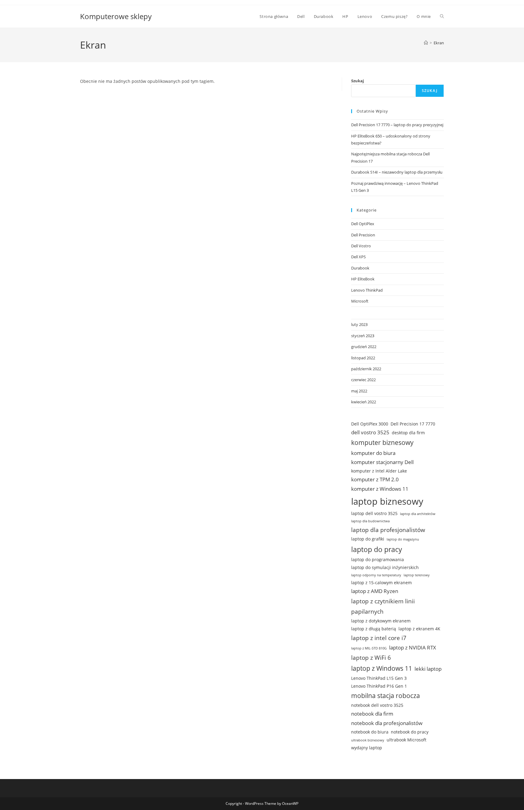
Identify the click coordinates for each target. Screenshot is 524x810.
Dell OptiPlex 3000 (369, 424)
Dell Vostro (361, 246)
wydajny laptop (366, 748)
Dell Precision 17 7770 (413, 424)
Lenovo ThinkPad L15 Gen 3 (379, 678)
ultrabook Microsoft (406, 740)
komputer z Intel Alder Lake (379, 471)
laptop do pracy (376, 549)
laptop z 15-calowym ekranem (381, 582)
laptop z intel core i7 (378, 638)
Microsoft (359, 301)
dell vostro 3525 (370, 432)
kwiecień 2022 (363, 402)
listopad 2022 (363, 358)
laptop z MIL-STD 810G (369, 648)
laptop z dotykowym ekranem (381, 621)
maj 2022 (359, 391)
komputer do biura (373, 452)
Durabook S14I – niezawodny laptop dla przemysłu (396, 172)
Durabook (360, 268)
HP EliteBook (363, 279)
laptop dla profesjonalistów (388, 530)
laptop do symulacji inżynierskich (385, 567)
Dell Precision (363, 235)
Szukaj (357, 80)
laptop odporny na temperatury (376, 575)
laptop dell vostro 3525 (374, 513)
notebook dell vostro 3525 (377, 705)
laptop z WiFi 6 (371, 658)
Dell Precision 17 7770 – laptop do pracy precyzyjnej (397, 124)
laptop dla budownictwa (370, 521)
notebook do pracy (409, 732)
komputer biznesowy (382, 442)
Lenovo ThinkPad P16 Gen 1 (379, 686)
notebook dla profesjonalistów (386, 723)
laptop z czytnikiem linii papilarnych (383, 606)
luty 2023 (359, 324)
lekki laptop (428, 668)
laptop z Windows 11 (381, 668)
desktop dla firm (408, 433)
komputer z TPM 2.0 (375, 479)
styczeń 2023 (362, 335)
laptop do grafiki (367, 539)
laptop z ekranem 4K (419, 629)
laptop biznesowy (387, 501)
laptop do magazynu (403, 539)
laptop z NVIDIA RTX (412, 647)
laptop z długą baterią (373, 629)
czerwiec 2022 (363, 379)
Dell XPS (358, 256)
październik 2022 (366, 368)
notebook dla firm (372, 713)
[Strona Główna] (426, 43)
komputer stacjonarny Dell (382, 462)
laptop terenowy (417, 575)
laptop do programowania (377, 559)
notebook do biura (369, 732)
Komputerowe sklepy (116, 16)
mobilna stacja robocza (385, 695)
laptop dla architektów (417, 514)
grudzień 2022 (363, 346)
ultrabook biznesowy (367, 740)
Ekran (439, 43)
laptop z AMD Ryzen (374, 591)
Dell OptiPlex (362, 223)
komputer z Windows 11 (379, 488)
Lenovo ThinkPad (367, 290)
